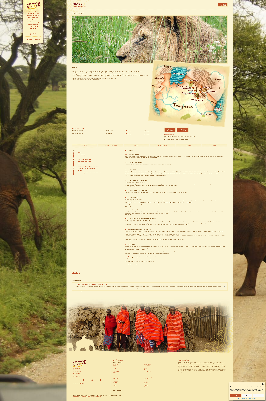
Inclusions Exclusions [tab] (111, 145)
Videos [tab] (214, 145)
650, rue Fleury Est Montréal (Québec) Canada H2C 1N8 (77, 370)
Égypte (114, 368)
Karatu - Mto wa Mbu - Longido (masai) (86, 168)
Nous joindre (33, 31)
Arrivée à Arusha (81, 154)
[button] (263, 384)
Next (224, 49)
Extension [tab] (136, 145)
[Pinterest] (83, 380)
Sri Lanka (115, 382)
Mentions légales (76, 396)
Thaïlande (146, 382)
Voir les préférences (258, 395)
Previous (75, 49)
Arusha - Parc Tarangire (83, 155)
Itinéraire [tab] (84, 146)
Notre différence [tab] (162, 145)
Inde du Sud (115, 378)
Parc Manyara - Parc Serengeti (84, 161)
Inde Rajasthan (147, 364)
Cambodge (146, 378)
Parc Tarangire (81, 157)
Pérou (145, 369)
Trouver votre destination (222, 5)
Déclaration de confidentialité (251, 398)
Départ (79, 152)
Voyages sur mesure (33, 13)
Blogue (33, 34)
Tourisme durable (33, 24)
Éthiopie (114, 372)
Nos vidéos (33, 28)
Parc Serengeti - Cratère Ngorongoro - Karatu (88, 166)
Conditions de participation (85, 396)
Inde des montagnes (148, 376)
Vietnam (146, 368)
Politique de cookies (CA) (78, 383)
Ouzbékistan (147, 365)
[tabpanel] (149, 50)
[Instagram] (101, 380)
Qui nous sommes (33, 26)
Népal (145, 381)
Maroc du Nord (147, 371)
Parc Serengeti (81, 163)
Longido (80, 170)
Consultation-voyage (33, 20)
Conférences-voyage (33, 22)
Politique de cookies (241, 398)
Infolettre (29, 39)
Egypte (114, 385)
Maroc (114, 386)
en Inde (33, 17)
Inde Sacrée (115, 364)
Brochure (37, 39)
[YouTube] (92, 380)
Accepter (235, 395)
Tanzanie (115, 367)
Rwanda (146, 367)
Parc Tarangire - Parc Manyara (84, 159)
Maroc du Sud (116, 371)
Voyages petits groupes (33, 11)
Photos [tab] (188, 145)
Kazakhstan (115, 365)
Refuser (247, 395)
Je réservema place (170, 130)
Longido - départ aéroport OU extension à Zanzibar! (89, 172)
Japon (114, 369)
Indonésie (115, 379)
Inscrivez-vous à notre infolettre (80, 381)
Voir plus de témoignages (79, 292)
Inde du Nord (116, 376)
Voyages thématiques (33, 15)
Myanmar (146, 379)
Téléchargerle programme (182, 130)
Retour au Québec (82, 173)
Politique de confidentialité (95, 396)
